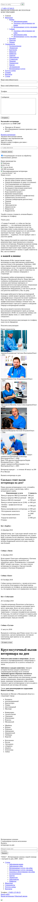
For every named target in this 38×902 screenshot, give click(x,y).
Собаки (12, 29)
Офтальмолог (14, 57)
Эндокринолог (14, 67)
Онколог (12, 55)
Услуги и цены (10, 70)
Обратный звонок (20, 896)
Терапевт (12, 61)
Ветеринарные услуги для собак (25, 36)
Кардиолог (13, 50)
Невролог (12, 52)
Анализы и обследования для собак (22, 872)
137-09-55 (14, 892)
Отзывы (8, 72)
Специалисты (10, 44)
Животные (9, 17)
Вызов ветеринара (7, 896)
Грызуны (12, 40)
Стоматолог (13, 59)
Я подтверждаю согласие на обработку (16, 156)
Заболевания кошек (20, 21)
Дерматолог (13, 48)
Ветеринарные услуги (17, 69)
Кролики (12, 38)
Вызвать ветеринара (8, 135)
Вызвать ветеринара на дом (11, 475)
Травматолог (13, 63)
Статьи (7, 76)
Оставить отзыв (7, 642)
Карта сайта (5, 894)
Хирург (12, 65)
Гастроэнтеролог (15, 46)
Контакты (8, 74)
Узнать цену (5, 220)
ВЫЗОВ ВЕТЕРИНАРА (9, 10)
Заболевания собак (20, 35)
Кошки (11, 19)
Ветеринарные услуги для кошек (25, 27)
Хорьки (12, 42)
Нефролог (12, 53)
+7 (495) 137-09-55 (7, 8)
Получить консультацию (9, 325)
